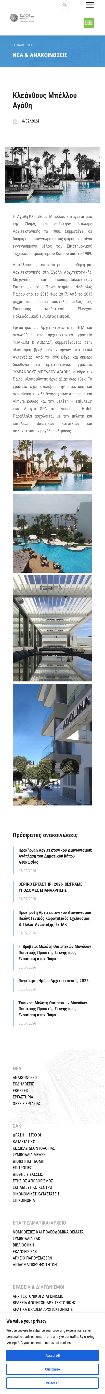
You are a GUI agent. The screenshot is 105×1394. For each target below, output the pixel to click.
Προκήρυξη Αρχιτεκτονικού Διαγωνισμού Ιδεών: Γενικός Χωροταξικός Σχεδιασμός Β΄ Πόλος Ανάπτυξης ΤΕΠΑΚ (55, 918)
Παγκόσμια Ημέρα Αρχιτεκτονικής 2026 (54, 980)
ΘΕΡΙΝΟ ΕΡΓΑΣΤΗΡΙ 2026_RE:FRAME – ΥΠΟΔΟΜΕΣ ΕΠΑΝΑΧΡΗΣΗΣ (52, 887)
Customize (52, 1369)
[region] (52, 1353)
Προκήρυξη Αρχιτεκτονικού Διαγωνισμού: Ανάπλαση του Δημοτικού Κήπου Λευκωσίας (55, 856)
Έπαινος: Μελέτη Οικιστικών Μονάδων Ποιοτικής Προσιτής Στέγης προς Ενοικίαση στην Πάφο (53, 1009)
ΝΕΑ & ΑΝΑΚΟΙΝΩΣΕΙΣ (40, 55)
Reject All (52, 1383)
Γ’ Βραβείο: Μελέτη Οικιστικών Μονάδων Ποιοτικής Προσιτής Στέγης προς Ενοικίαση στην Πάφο (55, 952)
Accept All (53, 1355)
